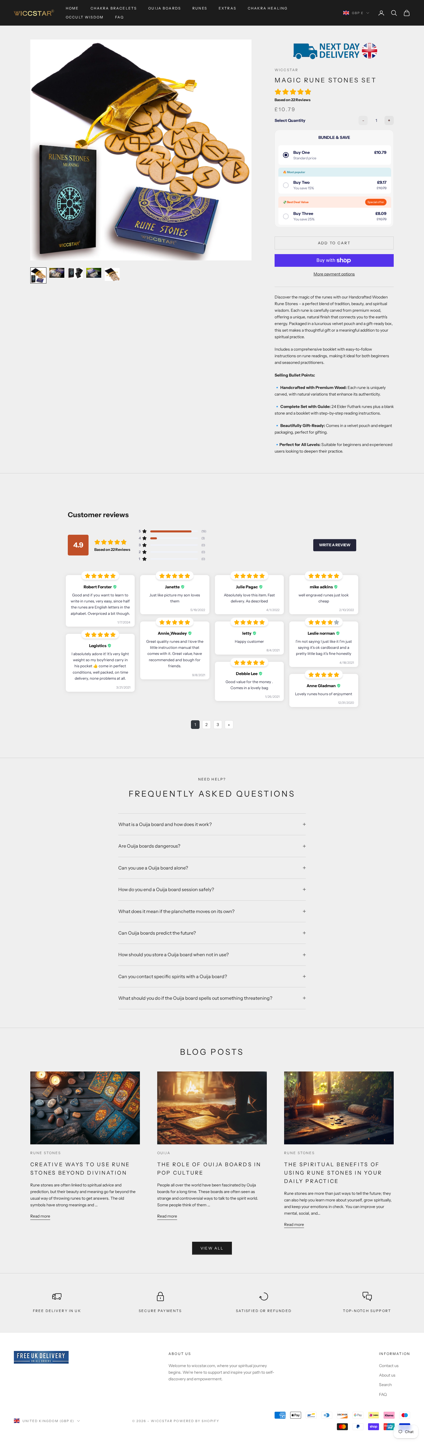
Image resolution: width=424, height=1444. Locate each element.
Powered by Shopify (196, 1421)
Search (385, 1384)
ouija (163, 1153)
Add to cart (334, 243)
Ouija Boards (164, 8)
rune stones (45, 1153)
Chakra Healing (268, 8)
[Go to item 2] (57, 273)
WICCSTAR (286, 70)
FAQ (119, 17)
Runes (199, 8)
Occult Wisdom (85, 17)
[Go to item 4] (94, 272)
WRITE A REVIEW (334, 545)
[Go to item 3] (75, 273)
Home (72, 8)
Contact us (389, 1365)
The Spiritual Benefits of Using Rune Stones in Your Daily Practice (333, 1172)
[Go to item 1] (38, 275)
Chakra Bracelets (114, 8)
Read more (40, 1216)
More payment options (334, 274)
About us (387, 1375)
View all (212, 1248)
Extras (227, 8)
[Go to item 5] (112, 274)
